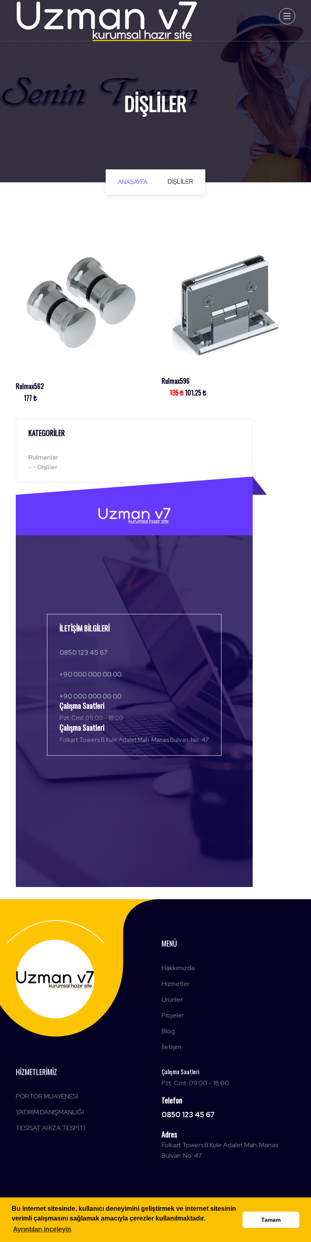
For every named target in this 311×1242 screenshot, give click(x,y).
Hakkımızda (178, 968)
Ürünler (172, 999)
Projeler (173, 1015)
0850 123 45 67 (188, 1114)
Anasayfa (132, 182)
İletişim (171, 1047)
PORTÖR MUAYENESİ (47, 1096)
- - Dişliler (43, 467)
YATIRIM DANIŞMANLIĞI (50, 1112)
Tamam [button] (271, 1219)
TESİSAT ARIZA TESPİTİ (50, 1128)
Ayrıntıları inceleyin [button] (42, 1229)
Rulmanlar (43, 457)
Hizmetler (176, 983)
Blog (168, 1031)
